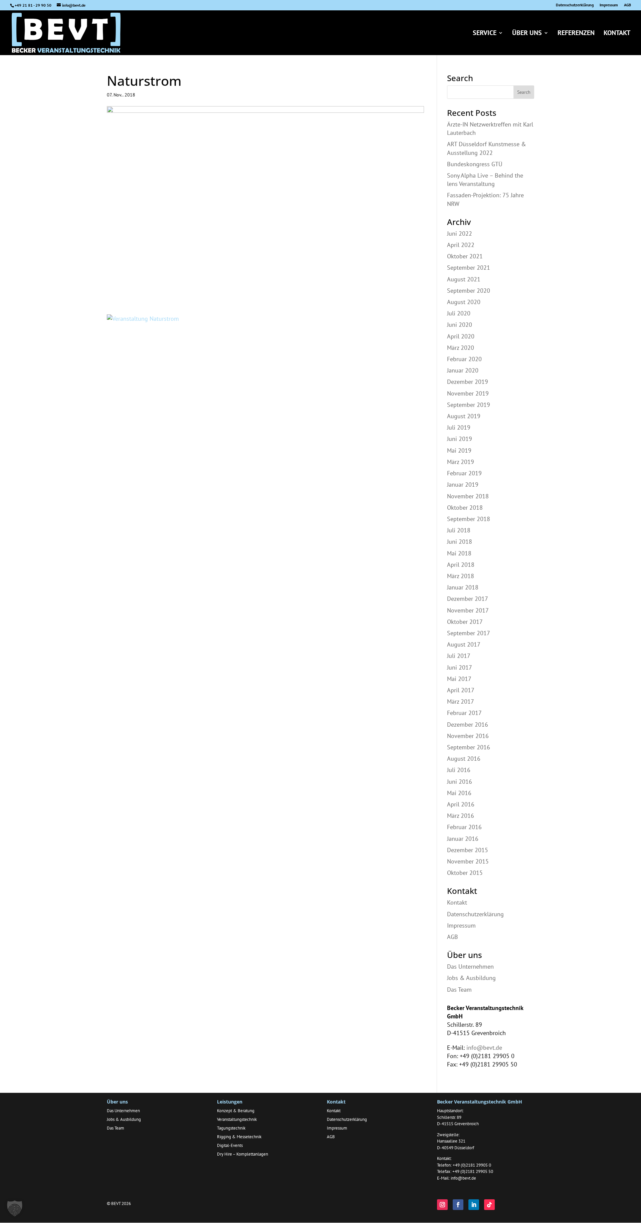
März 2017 (460, 701)
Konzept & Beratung (235, 1111)
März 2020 (460, 347)
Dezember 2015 (467, 850)
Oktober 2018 (465, 507)
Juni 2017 (459, 667)
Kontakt (617, 33)
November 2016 (468, 736)
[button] (14, 1208)
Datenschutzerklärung (575, 5)
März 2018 (460, 576)
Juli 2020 (458, 313)
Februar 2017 (464, 713)
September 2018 (468, 519)
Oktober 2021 (465, 256)
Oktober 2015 (465, 873)
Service (484, 33)
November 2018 (468, 496)
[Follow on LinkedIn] (473, 1204)
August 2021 (463, 279)
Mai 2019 (459, 450)
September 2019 (468, 405)
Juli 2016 (458, 770)
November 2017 (468, 610)
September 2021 (468, 267)
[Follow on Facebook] (458, 1204)
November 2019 (468, 393)
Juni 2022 (459, 233)
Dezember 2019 (467, 382)
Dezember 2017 (467, 598)
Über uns (527, 33)
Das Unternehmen (470, 966)
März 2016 (460, 815)
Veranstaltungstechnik (237, 1119)
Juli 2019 (458, 427)
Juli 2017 (458, 656)
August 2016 (463, 758)
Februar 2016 (464, 827)
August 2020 (463, 302)
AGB (627, 5)
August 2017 (463, 644)
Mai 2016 (459, 793)
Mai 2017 (459, 679)
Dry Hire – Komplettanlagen (242, 1154)
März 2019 (460, 462)
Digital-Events (230, 1145)
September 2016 (468, 747)
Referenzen (576, 33)
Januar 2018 (462, 587)
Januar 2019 (462, 484)
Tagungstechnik (231, 1128)
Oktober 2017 (465, 622)
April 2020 (460, 336)
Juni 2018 (459, 541)
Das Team (459, 989)
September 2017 (468, 633)
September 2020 (468, 290)
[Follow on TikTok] (489, 1204)
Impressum (609, 5)
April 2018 (460, 564)
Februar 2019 (464, 473)
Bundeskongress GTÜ (474, 164)
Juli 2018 (458, 530)
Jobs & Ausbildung (471, 978)
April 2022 (460, 245)
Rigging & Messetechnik (239, 1137)
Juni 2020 (459, 324)
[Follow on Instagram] (442, 1204)
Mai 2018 (459, 553)
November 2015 (468, 861)
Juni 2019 (459, 439)
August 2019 (463, 416)
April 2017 (460, 690)
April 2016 (460, 804)
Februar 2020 (464, 359)
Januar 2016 (462, 838)
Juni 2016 (459, 781)
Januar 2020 (462, 370)
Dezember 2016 (467, 724)
